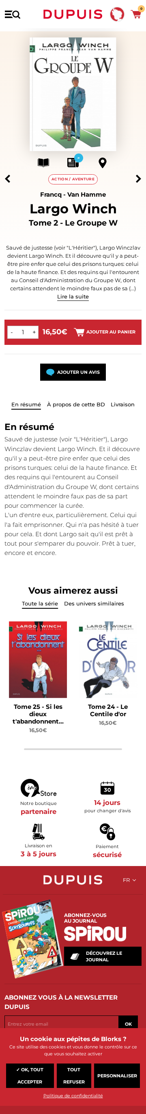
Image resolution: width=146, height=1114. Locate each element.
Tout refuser (74, 1076)
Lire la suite (73, 296)
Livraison (123, 404)
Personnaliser (117, 1076)
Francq (51, 194)
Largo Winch (73, 209)
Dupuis (73, 14)
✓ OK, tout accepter (29, 1076)
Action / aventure (73, 179)
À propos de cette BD (76, 404)
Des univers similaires (94, 603)
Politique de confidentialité (73, 1096)
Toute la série (40, 603)
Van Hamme (86, 194)
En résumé (26, 404)
